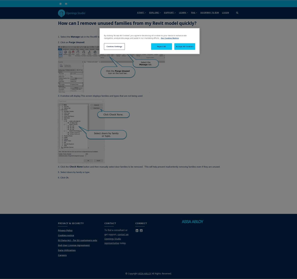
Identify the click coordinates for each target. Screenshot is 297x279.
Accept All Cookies (184, 46)
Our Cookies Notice (170, 38)
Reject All (161, 46)
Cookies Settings (114, 46)
